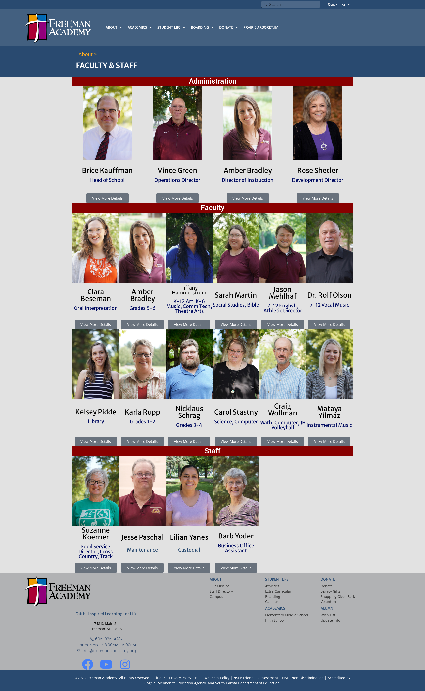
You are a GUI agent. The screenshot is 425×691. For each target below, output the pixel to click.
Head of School (107, 180)
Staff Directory (221, 591)
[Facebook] (87, 664)
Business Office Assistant (236, 547)
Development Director (317, 180)
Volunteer (329, 601)
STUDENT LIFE (169, 27)
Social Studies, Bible (236, 305)
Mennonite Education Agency (182, 683)
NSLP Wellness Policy (212, 678)
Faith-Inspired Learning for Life (106, 613)
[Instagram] (125, 664)
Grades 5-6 (142, 308)
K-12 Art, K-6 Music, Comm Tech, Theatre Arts (189, 306)
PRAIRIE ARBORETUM (260, 27)
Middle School (296, 615)
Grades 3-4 (189, 425)
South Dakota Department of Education (247, 683)
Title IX (159, 678)
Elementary (274, 615)
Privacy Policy (180, 678)
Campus (216, 596)
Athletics (272, 586)
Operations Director (177, 180)
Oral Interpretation (96, 308)
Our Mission (220, 586)
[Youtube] (106, 664)
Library (96, 421)
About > (87, 54)
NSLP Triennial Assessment (255, 678)
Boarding (272, 596)
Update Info (330, 620)
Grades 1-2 (142, 421)
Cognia (150, 683)
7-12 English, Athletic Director (282, 308)
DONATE (226, 27)
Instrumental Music (329, 425)
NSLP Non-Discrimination (303, 678)
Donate (327, 586)
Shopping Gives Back (338, 596)
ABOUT (111, 27)
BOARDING (200, 27)
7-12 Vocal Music (329, 305)
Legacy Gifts (330, 591)
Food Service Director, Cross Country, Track (95, 551)
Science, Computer (236, 421)
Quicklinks (336, 4)
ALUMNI (327, 608)
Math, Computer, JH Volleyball (282, 424)
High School (275, 620)
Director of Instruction (247, 180)
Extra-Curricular (278, 591)
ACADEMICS (137, 27)
